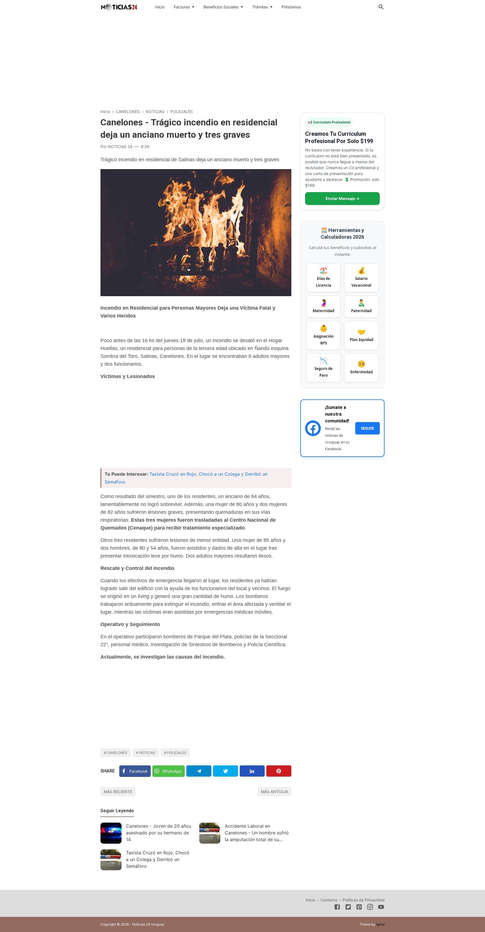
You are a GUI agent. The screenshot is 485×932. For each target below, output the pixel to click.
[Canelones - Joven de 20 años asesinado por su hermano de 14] (111, 833)
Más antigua (274, 791)
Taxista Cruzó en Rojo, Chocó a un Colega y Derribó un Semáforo (157, 859)
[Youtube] (381, 907)
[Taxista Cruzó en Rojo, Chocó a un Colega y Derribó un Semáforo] (111, 859)
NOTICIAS (147, 753)
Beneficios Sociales (221, 6)
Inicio (159, 6)
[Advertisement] (242, 60)
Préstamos (291, 6)
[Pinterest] (278, 771)
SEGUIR (367, 428)
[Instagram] (370, 907)
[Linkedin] (252, 771)
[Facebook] (337, 907)
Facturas (182, 6)
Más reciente (118, 791)
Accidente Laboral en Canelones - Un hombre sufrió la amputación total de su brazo (257, 833)
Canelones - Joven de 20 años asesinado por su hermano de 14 (158, 832)
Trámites (260, 6)
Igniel (380, 924)
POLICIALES (176, 753)
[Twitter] (225, 771)
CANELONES (117, 753)
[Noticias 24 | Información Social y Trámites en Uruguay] (119, 6)
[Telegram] (198, 771)
